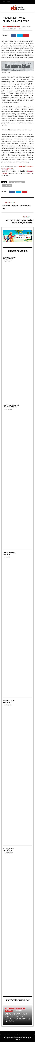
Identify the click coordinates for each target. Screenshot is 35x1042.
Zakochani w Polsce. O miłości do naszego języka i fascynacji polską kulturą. (17, 1017)
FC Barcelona (15, 26)
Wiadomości (9, 1010)
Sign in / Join (6, 2)
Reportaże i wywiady (19, 1008)
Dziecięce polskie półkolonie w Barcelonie (9, 258)
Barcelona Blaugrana (17, 182)
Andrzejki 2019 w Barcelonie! (9, 849)
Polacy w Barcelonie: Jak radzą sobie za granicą (11, 406)
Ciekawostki (7, 26)
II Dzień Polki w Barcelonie (8, 701)
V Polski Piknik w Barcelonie (9, 554)
